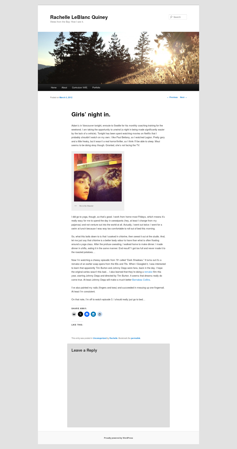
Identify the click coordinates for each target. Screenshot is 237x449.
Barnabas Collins (141, 279)
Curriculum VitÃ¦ (79, 87)
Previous (172, 97)
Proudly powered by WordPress (118, 437)
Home (53, 87)
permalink (135, 338)
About (64, 87)
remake (148, 271)
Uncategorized (99, 338)
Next (183, 97)
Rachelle (113, 338)
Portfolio (96, 87)
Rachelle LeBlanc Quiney (79, 16)
